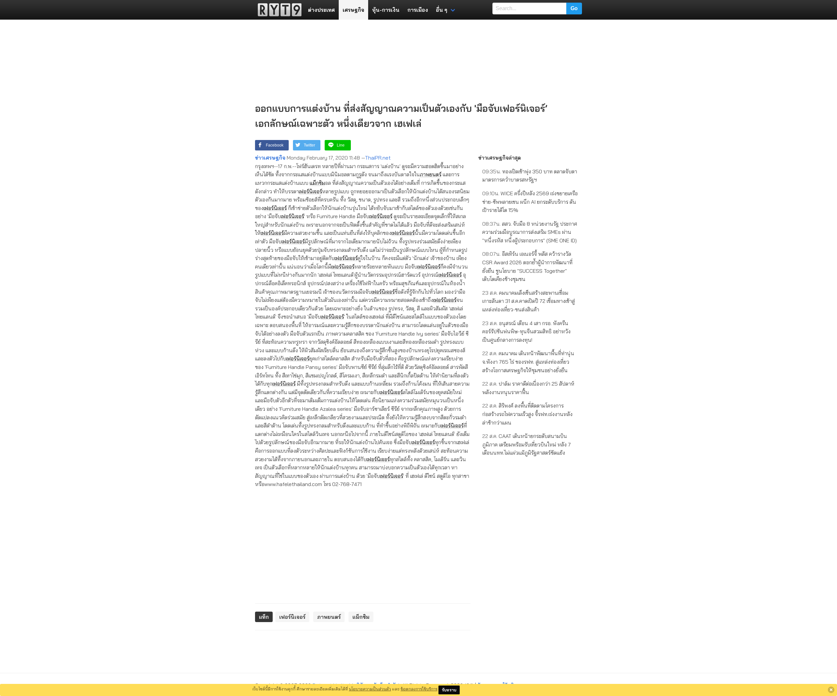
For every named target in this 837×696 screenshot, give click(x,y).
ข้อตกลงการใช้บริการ (419, 688)
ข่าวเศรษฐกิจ (270, 157)
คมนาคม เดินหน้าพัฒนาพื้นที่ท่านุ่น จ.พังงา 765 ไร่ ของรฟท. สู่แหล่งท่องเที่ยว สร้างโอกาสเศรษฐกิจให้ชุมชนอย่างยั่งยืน (528, 361)
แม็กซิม (317, 183)
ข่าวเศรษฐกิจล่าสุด (499, 157)
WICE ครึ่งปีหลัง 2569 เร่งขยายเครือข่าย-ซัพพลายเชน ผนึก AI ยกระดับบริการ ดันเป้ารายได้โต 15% (530, 201)
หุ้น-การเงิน (386, 10)
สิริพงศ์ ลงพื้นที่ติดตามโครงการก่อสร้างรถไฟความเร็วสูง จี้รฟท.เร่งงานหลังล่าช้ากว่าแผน (527, 414)
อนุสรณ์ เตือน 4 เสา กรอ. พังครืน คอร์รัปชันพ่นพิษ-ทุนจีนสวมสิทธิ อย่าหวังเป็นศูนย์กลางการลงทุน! (526, 331)
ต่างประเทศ (321, 10)
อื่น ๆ (441, 10)
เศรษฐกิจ (353, 10)
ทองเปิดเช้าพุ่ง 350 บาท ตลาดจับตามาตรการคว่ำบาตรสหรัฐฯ (529, 175)
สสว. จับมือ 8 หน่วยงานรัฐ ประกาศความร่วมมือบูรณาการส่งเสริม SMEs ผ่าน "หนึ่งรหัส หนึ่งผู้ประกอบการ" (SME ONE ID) (529, 232)
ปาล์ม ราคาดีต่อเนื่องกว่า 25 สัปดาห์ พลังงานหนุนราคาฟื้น (528, 387)
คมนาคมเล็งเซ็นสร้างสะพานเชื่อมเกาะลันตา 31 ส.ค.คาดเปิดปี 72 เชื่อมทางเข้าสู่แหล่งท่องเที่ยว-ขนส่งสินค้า (528, 301)
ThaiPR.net (378, 157)
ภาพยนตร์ (430, 174)
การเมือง (417, 10)
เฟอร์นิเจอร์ (310, 191)
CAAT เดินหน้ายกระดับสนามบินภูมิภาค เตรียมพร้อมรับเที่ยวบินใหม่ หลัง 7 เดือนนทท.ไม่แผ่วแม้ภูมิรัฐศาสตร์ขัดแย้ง (526, 444)
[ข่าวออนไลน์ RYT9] (277, 10)
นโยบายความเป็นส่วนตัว (370, 688)
